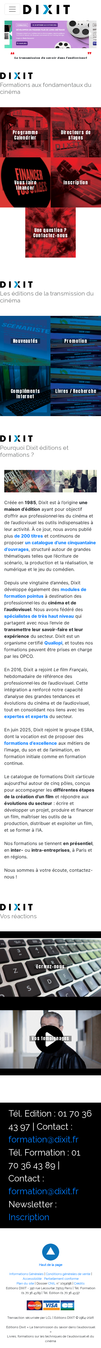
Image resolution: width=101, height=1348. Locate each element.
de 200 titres (28, 536)
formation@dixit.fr (43, 1139)
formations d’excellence (30, 743)
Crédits (79, 1283)
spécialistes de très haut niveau (39, 616)
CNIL (52, 1283)
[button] (8, 34)
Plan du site (25, 1283)
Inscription (28, 1217)
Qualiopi (53, 643)
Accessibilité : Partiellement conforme (51, 1279)
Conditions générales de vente (68, 1274)
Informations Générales (26, 1274)
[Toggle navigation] (12, 9)
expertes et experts (26, 716)
